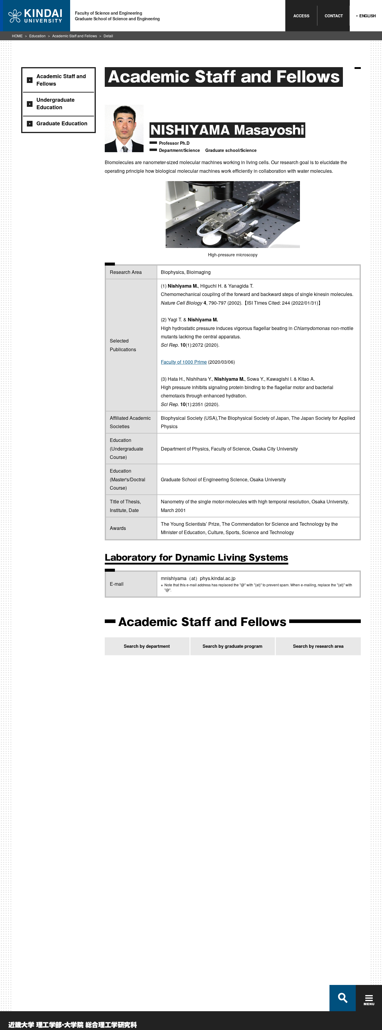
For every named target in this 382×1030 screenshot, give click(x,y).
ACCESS (301, 15)
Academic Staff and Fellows (74, 35)
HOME (17, 35)
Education (37, 35)
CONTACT (334, 15)
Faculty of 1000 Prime (184, 361)
